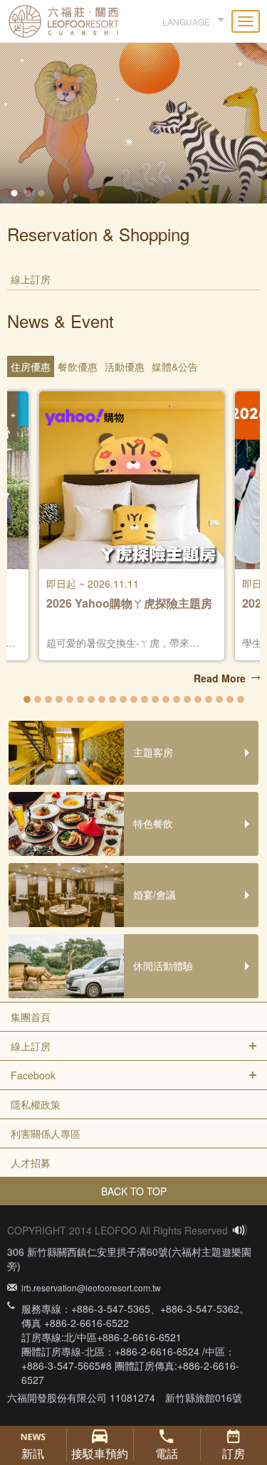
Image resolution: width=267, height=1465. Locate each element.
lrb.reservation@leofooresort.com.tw (91, 1287)
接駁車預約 (99, 1453)
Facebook (33, 1075)
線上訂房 (31, 1046)
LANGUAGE (186, 22)
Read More (220, 678)
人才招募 (31, 1162)
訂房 (233, 1453)
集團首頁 (31, 1017)
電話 (166, 1453)
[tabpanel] (133, 114)
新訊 (32, 1453)
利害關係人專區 (45, 1133)
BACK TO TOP (134, 1191)
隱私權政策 (36, 1104)
